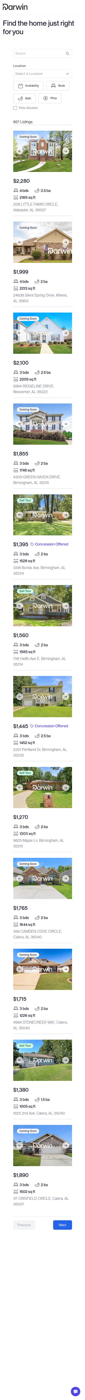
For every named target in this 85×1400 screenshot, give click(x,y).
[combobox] (42, 71)
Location (19, 66)
